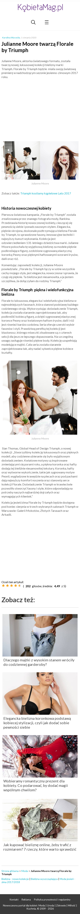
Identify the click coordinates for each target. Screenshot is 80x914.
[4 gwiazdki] (15, 585)
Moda (24, 870)
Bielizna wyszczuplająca (44, 878)
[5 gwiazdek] (20, 585)
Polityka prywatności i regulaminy (52, 899)
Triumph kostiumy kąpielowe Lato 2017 (45, 193)
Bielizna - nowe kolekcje (15, 878)
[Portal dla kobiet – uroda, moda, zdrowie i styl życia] (40, 8)
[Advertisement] (40, 109)
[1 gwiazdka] (3, 585)
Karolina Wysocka (11, 37)
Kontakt (14, 899)
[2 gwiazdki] (7, 585)
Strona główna (10, 870)
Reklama (26, 899)
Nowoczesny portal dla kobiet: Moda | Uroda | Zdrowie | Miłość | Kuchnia (40, 907)
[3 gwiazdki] (11, 585)
